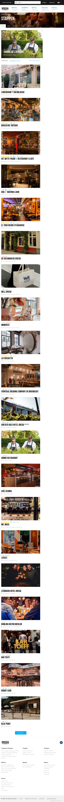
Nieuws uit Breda (48, 767)
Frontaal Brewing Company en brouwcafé (20, 391)
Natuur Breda (4, 772)
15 (14, 156)
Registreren (52, 2)
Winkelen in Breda (48, 751)
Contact (3, 758)
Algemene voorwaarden (31, 798)
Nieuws (46, 762)
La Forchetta (7, 358)
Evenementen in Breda (29, 765)
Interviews (47, 772)
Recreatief (31, 26)
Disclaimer (41, 798)
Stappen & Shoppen (7, 748)
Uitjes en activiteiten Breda (8, 768)
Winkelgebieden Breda (50, 752)
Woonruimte (4, 781)
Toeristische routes (6, 770)
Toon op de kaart (35, 60)
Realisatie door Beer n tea (56, 800)
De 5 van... (46, 770)
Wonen (3, 778)
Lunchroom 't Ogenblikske (13, 92)
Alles (2, 26)
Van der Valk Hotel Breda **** (15, 424)
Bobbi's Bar (6, 690)
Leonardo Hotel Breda (11, 590)
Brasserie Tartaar (9, 125)
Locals (4, 557)
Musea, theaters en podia (8, 767)
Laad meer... (20, 733)
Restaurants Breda (28, 751)
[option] (22, 44)
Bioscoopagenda (27, 767)
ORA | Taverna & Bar (10, 191)
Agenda (25, 762)
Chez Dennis (6, 491)
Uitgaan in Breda (27, 752)
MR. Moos (5, 524)
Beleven (3, 762)
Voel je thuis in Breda (49, 765)
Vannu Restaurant (9, 457)
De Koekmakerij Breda (11, 258)
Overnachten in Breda (28, 754)
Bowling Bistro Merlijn (11, 624)
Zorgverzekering (5, 784)
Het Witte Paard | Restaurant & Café (17, 158)
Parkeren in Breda (48, 754)
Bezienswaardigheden (7, 765)
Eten (8, 26)
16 (3, 422)
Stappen (25, 748)
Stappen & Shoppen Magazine (9, 752)
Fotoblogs (46, 774)
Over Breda (4, 790)
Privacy (21, 798)
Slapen (23, 26)
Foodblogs (47, 768)
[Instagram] (61, 742)
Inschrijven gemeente (7, 783)
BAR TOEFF (5, 657)
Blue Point (5, 723)
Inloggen (44, 2)
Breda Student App (7, 2)
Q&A (2, 788)
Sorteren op (4, 60)
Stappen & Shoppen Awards (8, 756)
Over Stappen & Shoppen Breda (9, 751)
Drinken (15, 26)
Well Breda (6, 291)
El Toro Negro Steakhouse (12, 225)
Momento (5, 324)
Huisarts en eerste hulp (7, 786)
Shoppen (46, 748)
